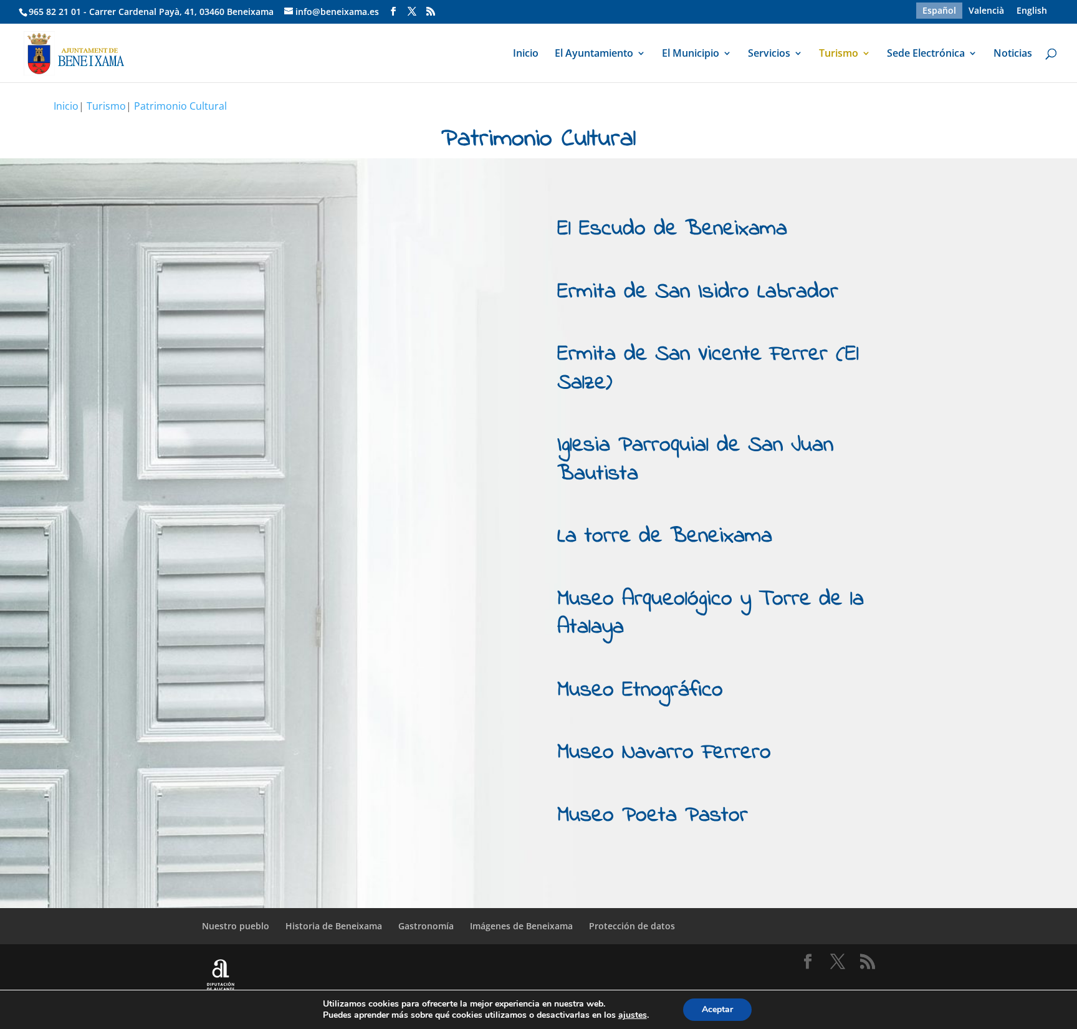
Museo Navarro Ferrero (664, 752)
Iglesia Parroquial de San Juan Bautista (695, 459)
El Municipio (690, 54)
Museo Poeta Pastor (652, 815)
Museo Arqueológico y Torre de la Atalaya (710, 613)
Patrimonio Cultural (180, 106)
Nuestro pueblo (235, 926)
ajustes (632, 1015)
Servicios (769, 54)
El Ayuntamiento (594, 54)
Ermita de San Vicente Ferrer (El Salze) (708, 368)
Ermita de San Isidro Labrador (697, 292)
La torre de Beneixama (664, 536)
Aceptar (717, 1009)
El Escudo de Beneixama (672, 229)
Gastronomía (426, 926)
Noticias (1012, 54)
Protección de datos (632, 926)
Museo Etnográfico (640, 690)
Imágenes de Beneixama (521, 926)
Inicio (525, 54)
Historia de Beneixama (333, 926)
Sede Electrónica (926, 54)
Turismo (838, 54)
